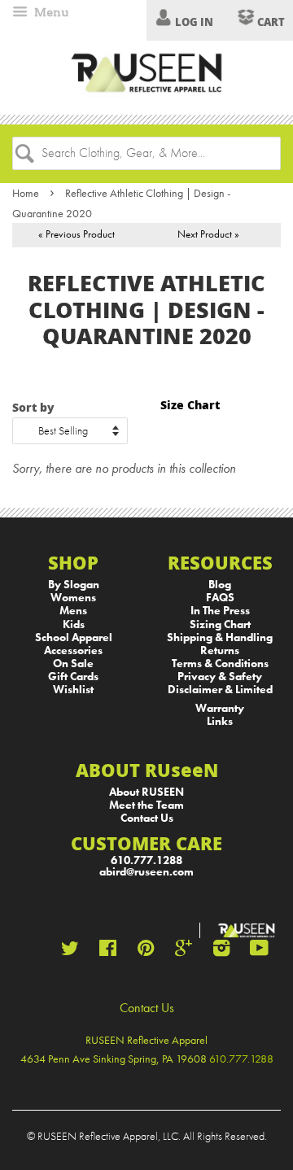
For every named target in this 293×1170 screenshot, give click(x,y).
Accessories (73, 650)
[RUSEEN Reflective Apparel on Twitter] (70, 951)
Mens (73, 611)
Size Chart (190, 404)
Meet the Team (146, 805)
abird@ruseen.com (146, 872)
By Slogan (73, 585)
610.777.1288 (146, 860)
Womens (73, 598)
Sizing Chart (220, 624)
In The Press (220, 611)
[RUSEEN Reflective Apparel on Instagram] (221, 951)
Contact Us (146, 818)
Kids (74, 624)
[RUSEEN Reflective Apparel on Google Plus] (183, 951)
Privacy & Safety (219, 676)
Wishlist (73, 689)
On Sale (73, 663)
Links (220, 721)
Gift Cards (73, 676)
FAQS (220, 598)
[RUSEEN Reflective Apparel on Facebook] (107, 951)
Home (25, 193)
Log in (194, 22)
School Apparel (73, 637)
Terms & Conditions (220, 663)
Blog (219, 585)
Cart (270, 22)
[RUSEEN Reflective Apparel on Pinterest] (146, 951)
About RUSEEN (146, 792)
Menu (50, 12)
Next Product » (208, 234)
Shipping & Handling (220, 637)
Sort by (33, 407)
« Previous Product (76, 234)
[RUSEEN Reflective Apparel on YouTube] (259, 951)
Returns (219, 650)
